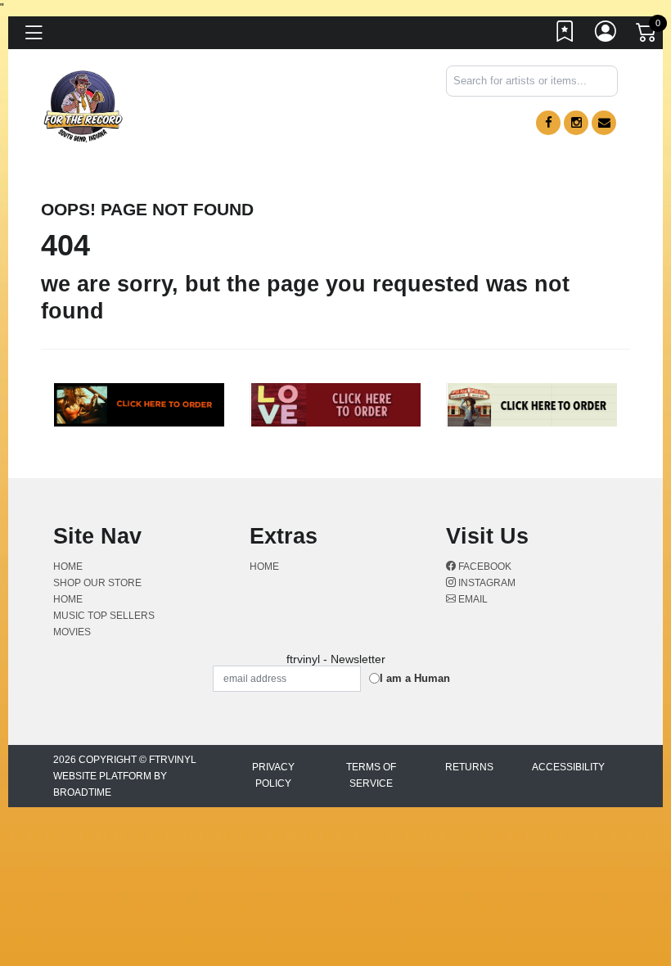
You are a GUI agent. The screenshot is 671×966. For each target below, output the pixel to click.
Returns (469, 767)
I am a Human (415, 678)
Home (68, 566)
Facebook (483, 566)
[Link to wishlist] (565, 35)
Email (472, 599)
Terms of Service (371, 775)
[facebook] (548, 123)
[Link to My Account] (606, 35)
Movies (72, 632)
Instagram (486, 583)
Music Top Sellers (104, 615)
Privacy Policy (273, 775)
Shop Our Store (97, 583)
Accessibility (568, 767)
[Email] (604, 123)
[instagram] (576, 123)
